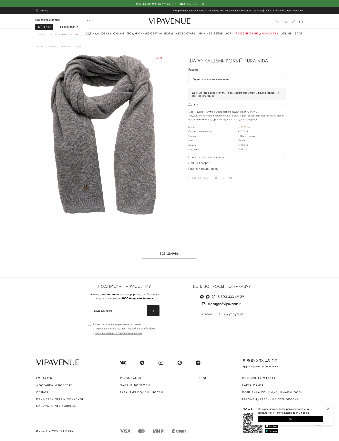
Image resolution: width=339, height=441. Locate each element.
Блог (299, 33)
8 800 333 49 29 (274, 10)
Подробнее (188, 4)
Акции (287, 33)
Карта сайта (253, 385)
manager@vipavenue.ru (225, 303)
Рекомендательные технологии (271, 399)
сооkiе (305, 413)
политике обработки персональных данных (118, 333)
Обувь (106, 33)
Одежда (92, 33)
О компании (131, 378)
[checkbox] (122, 328)
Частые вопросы (135, 385)
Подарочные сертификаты (150, 33)
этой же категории (203, 96)
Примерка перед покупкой (60, 399)
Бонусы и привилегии (56, 406)
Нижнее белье (211, 33)
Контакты (44, 378)
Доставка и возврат (54, 385)
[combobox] (237, 79)
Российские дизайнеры (257, 33)
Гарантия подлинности (141, 392)
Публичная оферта (259, 378)
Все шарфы (169, 253)
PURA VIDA (244, 127)
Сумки (118, 33)
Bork (229, 33)
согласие (105, 324)
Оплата (42, 392)
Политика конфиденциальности (272, 392)
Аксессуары (186, 33)
